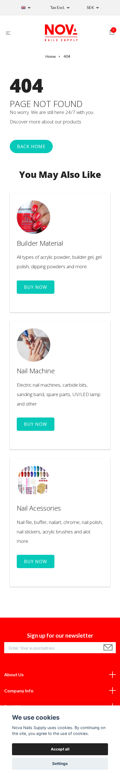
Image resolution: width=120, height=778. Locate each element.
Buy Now (35, 287)
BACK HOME (31, 146)
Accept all (60, 749)
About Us (14, 674)
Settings (60, 763)
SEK (91, 7)
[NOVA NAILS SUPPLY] (61, 33)
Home (50, 56)
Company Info (18, 690)
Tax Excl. (58, 7)
